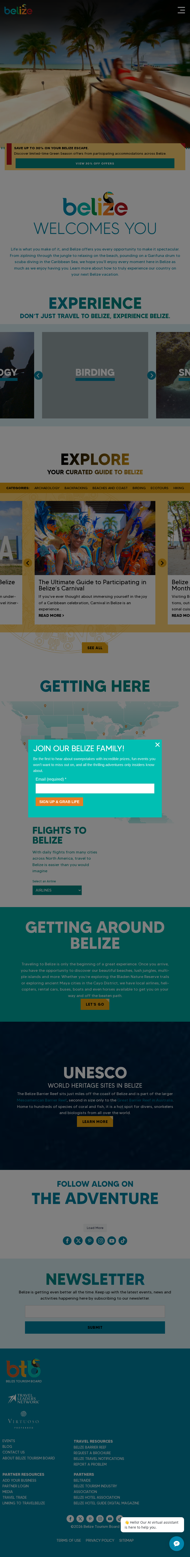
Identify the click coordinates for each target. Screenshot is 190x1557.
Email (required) (51, 779)
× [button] (157, 744)
